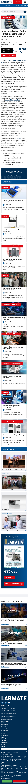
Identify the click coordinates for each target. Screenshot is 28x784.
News (2, 737)
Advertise (3, 740)
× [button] (26, 751)
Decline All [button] (20, 781)
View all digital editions (13, 584)
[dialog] (14, 767)
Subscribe (4, 739)
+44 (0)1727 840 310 (9, 710)
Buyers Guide (4, 735)
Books (3, 746)
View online (8, 578)
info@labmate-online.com (10, 713)
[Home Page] (6, 2)
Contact (3, 744)
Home (3, 733)
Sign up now (18, 2)
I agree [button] (7, 781)
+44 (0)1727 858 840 (9, 708)
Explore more (5, 624)
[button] (14, 778)
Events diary (4, 742)
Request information (9, 55)
